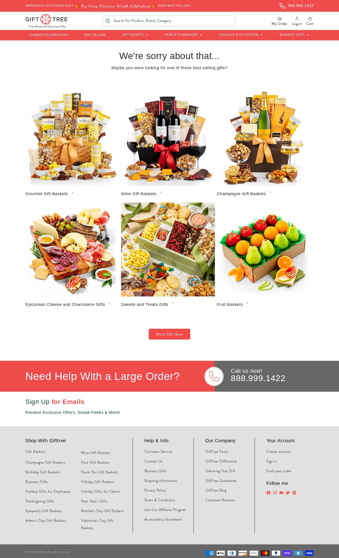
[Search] (108, 21)
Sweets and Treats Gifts (144, 304)
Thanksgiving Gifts (39, 501)
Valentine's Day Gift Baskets (97, 524)
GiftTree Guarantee (220, 480)
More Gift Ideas (169, 334)
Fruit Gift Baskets (95, 462)
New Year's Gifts (94, 501)
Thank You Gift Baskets (99, 472)
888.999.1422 (258, 378)
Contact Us (153, 461)
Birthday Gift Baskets (42, 472)
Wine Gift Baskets (138, 193)
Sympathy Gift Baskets (43, 510)
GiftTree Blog (215, 490)
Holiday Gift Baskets (97, 481)
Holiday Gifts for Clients (100, 491)
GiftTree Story (216, 451)
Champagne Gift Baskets (241, 193)
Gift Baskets (35, 451)
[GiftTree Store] (47, 21)
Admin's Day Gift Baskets (45, 520)
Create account (278, 451)
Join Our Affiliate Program (165, 509)
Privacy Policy (155, 490)
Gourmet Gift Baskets (46, 193)
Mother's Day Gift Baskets (102, 510)
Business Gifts (36, 481)
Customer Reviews (220, 500)
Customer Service (158, 451)
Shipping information (160, 480)
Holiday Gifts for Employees (48, 491)
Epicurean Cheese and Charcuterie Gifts (65, 304)
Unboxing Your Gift (220, 471)
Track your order (279, 471)
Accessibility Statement (163, 519)
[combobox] (169, 21)
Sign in (271, 461)
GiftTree (41, 552)
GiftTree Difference (221, 461)
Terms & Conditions (159, 500)
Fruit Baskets (230, 304)
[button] (135, 35)
